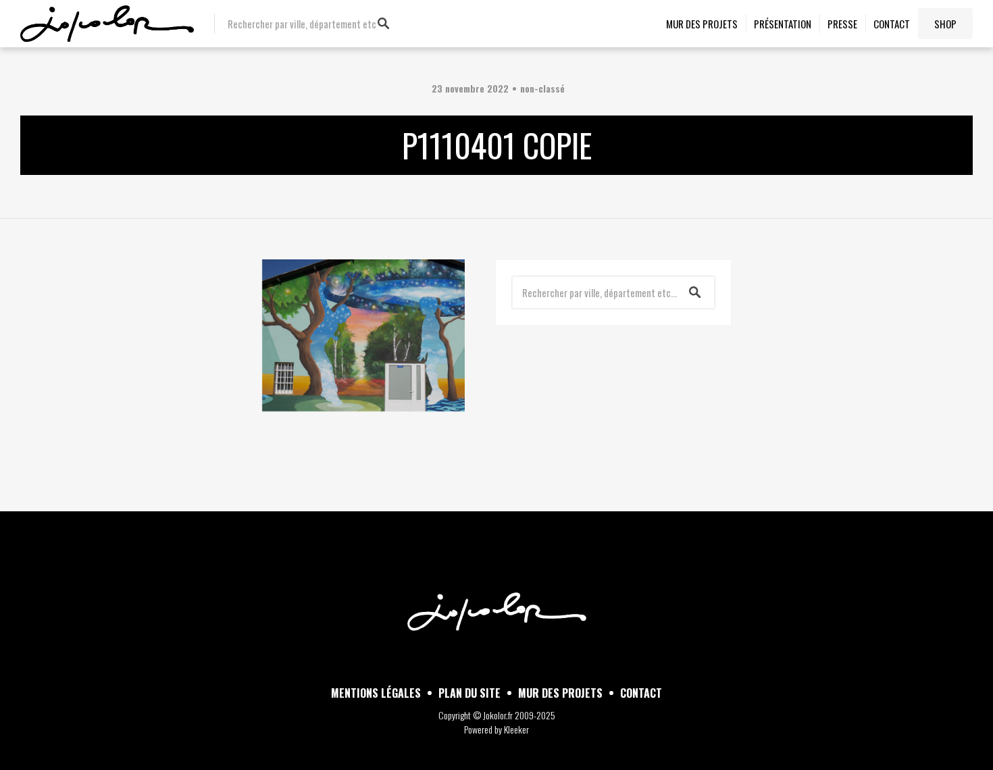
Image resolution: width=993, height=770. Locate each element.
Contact (891, 23)
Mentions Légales (376, 693)
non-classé (542, 88)
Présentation (782, 23)
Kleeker (516, 729)
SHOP (945, 23)
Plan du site (469, 693)
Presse (842, 23)
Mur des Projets (702, 23)
